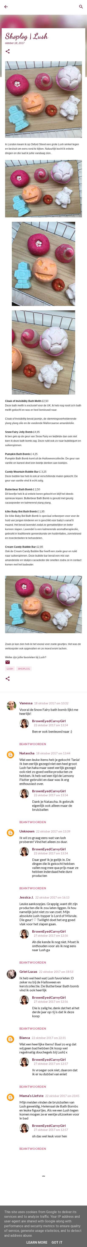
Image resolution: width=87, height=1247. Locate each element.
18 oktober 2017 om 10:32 (51, 703)
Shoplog (24, 668)
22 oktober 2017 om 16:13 (52, 897)
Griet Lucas (28, 971)
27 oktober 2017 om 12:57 (51, 1063)
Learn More (36, 1242)
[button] (7, 52)
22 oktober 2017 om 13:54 (51, 725)
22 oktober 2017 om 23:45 (62, 1096)
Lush (10, 668)
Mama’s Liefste (31, 1096)
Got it (57, 1242)
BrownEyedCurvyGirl (28, 7)
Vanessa (26, 703)
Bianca (24, 1038)
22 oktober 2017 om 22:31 (49, 1038)
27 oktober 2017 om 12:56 (51, 935)
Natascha (26, 753)
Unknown (26, 831)
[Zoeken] (81, 7)
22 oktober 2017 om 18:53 (56, 971)
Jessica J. (26, 897)
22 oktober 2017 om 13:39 (53, 831)
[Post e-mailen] (7, 663)
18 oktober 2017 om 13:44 (53, 753)
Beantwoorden (32, 744)
